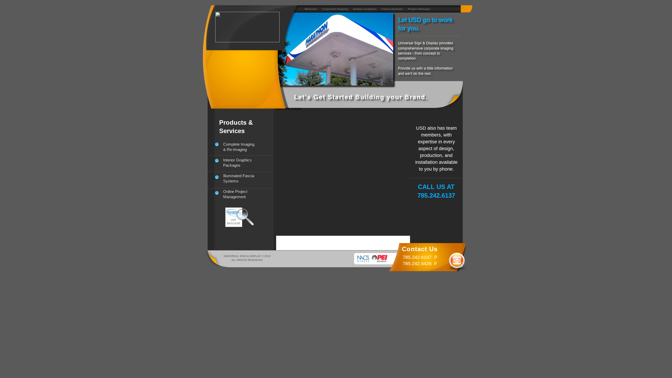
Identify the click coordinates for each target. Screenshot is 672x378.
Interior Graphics (365, 8)
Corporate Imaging (335, 8)
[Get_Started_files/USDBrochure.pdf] (233, 225)
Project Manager (419, 8)
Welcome (311, 8)
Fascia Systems (392, 8)
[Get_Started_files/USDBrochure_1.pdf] (245, 225)
